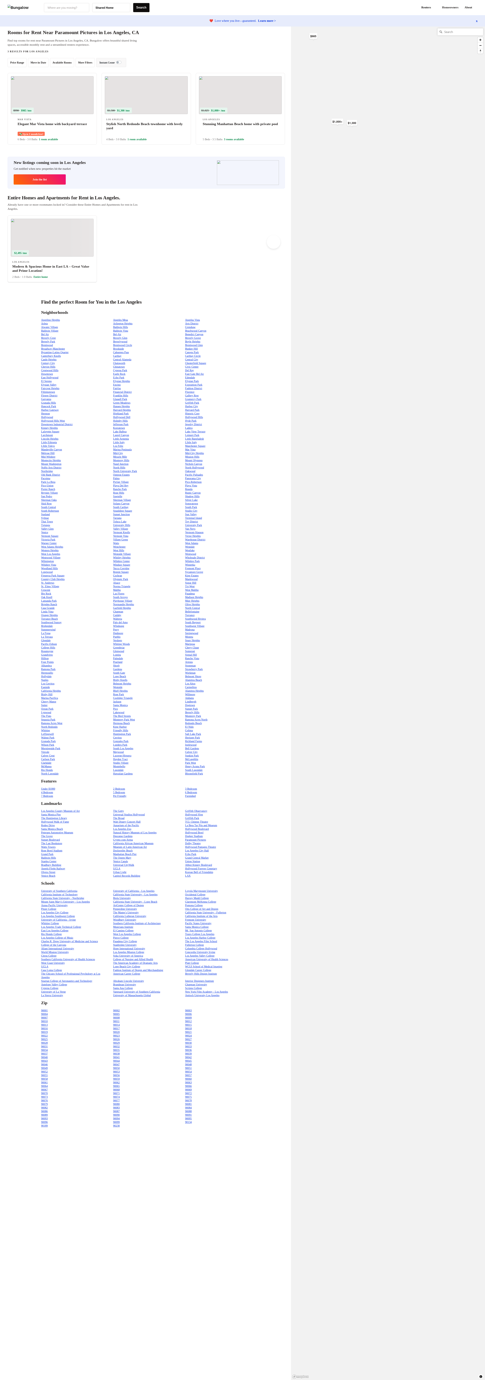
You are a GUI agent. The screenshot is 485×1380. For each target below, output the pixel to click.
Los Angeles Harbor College (200, 937)
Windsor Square (121, 564)
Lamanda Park (49, 600)
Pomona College (194, 905)
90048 (188, 1064)
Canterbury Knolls (51, 356)
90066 (188, 1086)
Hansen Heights (121, 406)
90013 (44, 1025)
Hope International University (129, 948)
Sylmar (45, 518)
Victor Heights (193, 536)
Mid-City (118, 453)
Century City (48, 363)
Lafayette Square (50, 431)
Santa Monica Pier (51, 814)
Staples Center (48, 861)
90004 (44, 1014)
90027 (188, 1039)
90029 (116, 1043)
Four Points (47, 662)
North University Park (125, 471)
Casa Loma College (51, 970)
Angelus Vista (192, 320)
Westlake (190, 550)
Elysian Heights (121, 381)
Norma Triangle (121, 586)
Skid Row (46, 503)
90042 (188, 1057)
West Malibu (192, 590)
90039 (188, 1053)
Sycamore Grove (194, 572)
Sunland (45, 514)
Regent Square (121, 572)
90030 (188, 1043)
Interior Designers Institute (199, 981)
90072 (188, 1093)
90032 (116, 1046)
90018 (188, 1028)
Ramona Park (48, 669)
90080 (116, 1104)
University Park (193, 525)
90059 (116, 1079)
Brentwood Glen (194, 345)
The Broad (118, 818)
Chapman (118, 611)
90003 (188, 1010)
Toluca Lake (119, 521)
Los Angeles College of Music (57, 937)
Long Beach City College (126, 966)
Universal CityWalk (123, 865)
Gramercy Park (193, 399)
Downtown (47, 374)
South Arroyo (120, 597)
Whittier (45, 730)
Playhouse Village (122, 600)
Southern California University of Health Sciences (68, 959)
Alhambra (46, 665)
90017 (116, 1028)
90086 (44, 1111)
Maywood (118, 752)
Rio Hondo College (51, 934)
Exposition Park (193, 384)
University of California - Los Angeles (133, 891)
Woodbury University (124, 919)
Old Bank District (50, 474)
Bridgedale (47, 626)
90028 (44, 1043)
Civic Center (192, 366)
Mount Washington (51, 464)
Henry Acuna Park (195, 766)
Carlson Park (48, 759)
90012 (188, 1021)
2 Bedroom (119, 788)
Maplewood (191, 579)
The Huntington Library (54, 818)
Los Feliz (118, 446)
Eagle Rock (119, 374)
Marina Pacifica (49, 698)
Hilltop (45, 658)
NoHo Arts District (51, 467)
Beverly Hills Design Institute (201, 973)
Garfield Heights (122, 608)
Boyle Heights (192, 341)
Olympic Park (120, 579)
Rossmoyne (47, 651)
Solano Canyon (121, 503)
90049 (44, 1068)
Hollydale (46, 676)
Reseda (188, 489)
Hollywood (47, 417)
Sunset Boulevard (50, 839)
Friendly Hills (120, 730)
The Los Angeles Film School (201, 941)
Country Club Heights (53, 579)
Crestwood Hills (49, 370)
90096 (44, 1122)
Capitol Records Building (126, 875)
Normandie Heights (123, 604)
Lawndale (118, 770)
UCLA (116, 868)
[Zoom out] (480, 45)
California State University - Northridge (62, 898)
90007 (44, 1017)
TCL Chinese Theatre (196, 821)
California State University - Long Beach (135, 901)
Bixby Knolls (120, 680)
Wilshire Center (121, 561)
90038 (116, 1053)
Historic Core (192, 413)
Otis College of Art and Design (201, 909)
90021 (188, 1032)
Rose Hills (118, 492)
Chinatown (119, 366)
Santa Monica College (197, 927)
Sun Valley (191, 514)
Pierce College (121, 937)
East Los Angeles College (54, 930)
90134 (188, 1122)
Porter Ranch (48, 489)
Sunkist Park (192, 755)
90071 (116, 1093)
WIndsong (118, 626)
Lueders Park (120, 744)
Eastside (45, 687)
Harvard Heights (122, 410)
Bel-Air (117, 334)
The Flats (46, 716)
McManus (46, 766)
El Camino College (123, 930)
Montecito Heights (51, 460)
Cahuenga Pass (121, 352)
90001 (44, 1010)
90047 (116, 1064)
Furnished (190, 796)
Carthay (117, 356)
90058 (44, 1079)
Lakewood (118, 712)
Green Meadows (121, 402)
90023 (116, 1035)
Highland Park (121, 413)
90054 (188, 1071)
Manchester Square (195, 446)
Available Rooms (62, 62)
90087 (116, 1111)
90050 (116, 1068)
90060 (188, 1079)
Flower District (49, 395)
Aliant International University (57, 948)
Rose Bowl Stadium (51, 850)
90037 (44, 1053)
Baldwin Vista (120, 330)
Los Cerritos (47, 683)
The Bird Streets (122, 716)
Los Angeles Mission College (128, 952)
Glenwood (118, 651)
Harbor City (191, 406)
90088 (188, 1111)
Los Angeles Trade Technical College (61, 927)
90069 (188, 1089)
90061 (44, 1082)
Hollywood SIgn (194, 814)
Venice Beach (48, 875)
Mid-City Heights (194, 453)
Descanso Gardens (122, 836)
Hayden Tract (120, 759)
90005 (116, 1014)
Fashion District (193, 388)
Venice (44, 532)
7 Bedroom (47, 796)
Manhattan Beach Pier (125, 854)
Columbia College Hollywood (201, 948)
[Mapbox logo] (300, 1377)
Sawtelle (117, 496)
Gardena (117, 669)
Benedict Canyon (194, 334)
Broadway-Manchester (53, 348)
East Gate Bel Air (194, 374)
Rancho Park (120, 489)
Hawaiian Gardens (123, 773)
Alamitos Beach (193, 680)
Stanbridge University (125, 945)
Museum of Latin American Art (130, 847)
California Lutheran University (129, 916)
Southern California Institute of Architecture (137, 923)
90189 (44, 1125)
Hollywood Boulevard (197, 829)
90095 (188, 1118)
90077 (116, 1100)
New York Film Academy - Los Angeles (206, 991)
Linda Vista (47, 611)
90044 (116, 1061)
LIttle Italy (191, 442)
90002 (116, 1010)
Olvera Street (48, 872)
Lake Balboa (120, 431)
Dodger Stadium (194, 836)
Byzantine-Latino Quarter (55, 352)
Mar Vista (190, 449)
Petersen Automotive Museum (57, 832)
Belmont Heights (122, 683)
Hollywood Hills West (53, 420)
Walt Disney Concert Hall (127, 821)
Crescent (45, 590)
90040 (44, 1057)
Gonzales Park (120, 741)
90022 (44, 1035)
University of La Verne (53, 991)
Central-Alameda (122, 359)
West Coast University (53, 963)
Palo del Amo (120, 622)
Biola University (122, 898)
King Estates (192, 575)
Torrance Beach (49, 618)
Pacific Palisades (194, 474)
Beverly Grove (193, 338)
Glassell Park (120, 399)
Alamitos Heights (194, 690)
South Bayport (193, 622)
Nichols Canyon (193, 464)
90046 (44, 1064)
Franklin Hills (120, 395)
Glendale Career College (198, 970)
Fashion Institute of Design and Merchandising (138, 970)
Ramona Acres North (196, 719)
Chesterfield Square (195, 363)
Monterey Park (193, 716)
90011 (116, 1021)
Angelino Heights (50, 320)
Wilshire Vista (48, 564)
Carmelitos (191, 687)
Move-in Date (38, 62)
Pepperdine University (125, 909)
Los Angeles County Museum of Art (60, 811)
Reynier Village (49, 492)
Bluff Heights (120, 690)
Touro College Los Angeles (199, 934)
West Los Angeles (50, 554)
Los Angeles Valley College (199, 955)
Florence (189, 392)
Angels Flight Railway (53, 868)
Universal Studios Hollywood (129, 814)
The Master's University (126, 912)
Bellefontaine (192, 611)
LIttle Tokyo (48, 446)
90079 (44, 1104)
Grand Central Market (197, 857)
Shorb (116, 665)
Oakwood (190, 471)
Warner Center (49, 543)
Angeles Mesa (120, 320)
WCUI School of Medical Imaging (203, 966)
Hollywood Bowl (194, 832)
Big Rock (46, 593)
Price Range (17, 62)
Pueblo (116, 636)
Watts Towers (48, 847)
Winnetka (190, 564)
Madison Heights (194, 597)
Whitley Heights (122, 557)
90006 (188, 1014)
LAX (188, 875)
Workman (190, 672)
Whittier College (50, 923)
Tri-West (190, 586)
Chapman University (196, 984)
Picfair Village (121, 482)
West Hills (118, 550)
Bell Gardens (192, 748)
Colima (189, 730)
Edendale (190, 377)
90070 (44, 1093)
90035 (116, 1050)
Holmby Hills (120, 420)
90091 (188, 1115)
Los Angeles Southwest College (58, 916)
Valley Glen (47, 528)
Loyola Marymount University (201, 891)
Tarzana (117, 518)
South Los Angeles (123, 748)
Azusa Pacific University (54, 905)
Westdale (190, 546)
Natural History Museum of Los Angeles (134, 832)
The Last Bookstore (51, 843)
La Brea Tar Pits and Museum (201, 825)
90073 (44, 1097)
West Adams (191, 543)
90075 (188, 1097)
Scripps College (193, 988)
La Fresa (45, 633)
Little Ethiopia (49, 442)
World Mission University (55, 952)
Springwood (191, 633)
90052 (44, 1071)
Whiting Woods (121, 644)
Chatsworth (119, 363)
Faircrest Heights (50, 388)
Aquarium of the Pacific (126, 825)
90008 (116, 1017)
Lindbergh (190, 701)
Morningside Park (50, 748)
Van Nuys (190, 528)
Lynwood (46, 712)
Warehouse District (195, 539)
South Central (48, 507)
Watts (116, 543)
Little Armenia (121, 438)
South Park (191, 507)
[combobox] (66, 7)
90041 (116, 1057)
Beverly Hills (192, 712)
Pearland (117, 662)
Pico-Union (47, 485)
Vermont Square (49, 536)
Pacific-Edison (49, 644)
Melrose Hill (48, 453)
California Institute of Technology (59, 894)
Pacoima (45, 478)
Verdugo (117, 640)
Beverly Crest (48, 338)
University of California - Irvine (58, 919)
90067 (44, 1089)
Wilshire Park (192, 561)
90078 (188, 1100)
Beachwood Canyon (195, 330)
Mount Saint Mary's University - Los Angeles (65, 901)
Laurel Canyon (121, 435)
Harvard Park (192, 410)
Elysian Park (192, 381)
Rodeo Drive (48, 825)
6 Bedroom (191, 792)
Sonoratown (191, 503)
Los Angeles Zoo (122, 829)
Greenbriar (119, 647)
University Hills (121, 525)
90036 (188, 1050)
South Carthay (120, 507)
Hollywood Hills (194, 417)
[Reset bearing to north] (480, 51)
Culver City (191, 752)
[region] (332, 87)
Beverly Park (48, 341)
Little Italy (119, 442)
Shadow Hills (192, 496)
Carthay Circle (193, 356)
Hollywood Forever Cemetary (201, 868)
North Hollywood (194, 467)
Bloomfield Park (194, 773)
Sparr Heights (192, 640)
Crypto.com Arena (123, 839)
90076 (44, 1100)
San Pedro (46, 496)
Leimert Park (192, 435)
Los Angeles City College (54, 912)
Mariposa (190, 644)
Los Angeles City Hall (197, 850)
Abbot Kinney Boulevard (198, 865)
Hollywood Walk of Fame (55, 821)
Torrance (190, 615)
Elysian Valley (48, 384)
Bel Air (45, 334)
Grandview (47, 654)
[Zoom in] (480, 40)
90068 (116, 1089)
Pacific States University (198, 923)
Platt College (192, 963)
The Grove (47, 836)
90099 (116, 1122)
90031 (44, 1046)
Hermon (45, 413)
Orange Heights (49, 615)
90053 (116, 1071)
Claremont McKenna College (200, 901)
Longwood (47, 572)
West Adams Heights (52, 546)
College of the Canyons (53, 945)
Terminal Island (193, 518)
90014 (116, 1025)
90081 (188, 1104)
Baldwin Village (49, 330)
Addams (189, 698)
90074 (116, 1097)
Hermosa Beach (121, 723)
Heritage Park (192, 737)
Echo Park (118, 377)
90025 (44, 1039)
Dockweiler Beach (123, 850)
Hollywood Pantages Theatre (200, 847)
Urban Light (119, 872)
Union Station (192, 861)
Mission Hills (192, 456)
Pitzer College (48, 909)
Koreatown (119, 428)
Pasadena (190, 593)
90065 (116, 1086)
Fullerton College (194, 945)
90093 (44, 1118)
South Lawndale (194, 770)
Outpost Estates (121, 474)
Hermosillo (47, 672)
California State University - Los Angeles (135, 894)
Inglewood (190, 744)
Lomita (117, 654)
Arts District (191, 323)
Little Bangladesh (194, 438)
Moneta (189, 636)
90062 (116, 1082)
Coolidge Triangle (123, 698)
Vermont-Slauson (194, 532)
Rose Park (118, 694)
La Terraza (47, 636)
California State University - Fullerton (205, 912)
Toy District (191, 521)
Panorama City (193, 478)
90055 (44, 1075)
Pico (115, 708)
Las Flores (118, 593)
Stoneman (190, 665)
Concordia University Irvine (200, 952)
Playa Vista (191, 485)
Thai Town (47, 521)
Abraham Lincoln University (128, 981)
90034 (44, 1050)
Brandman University (124, 984)
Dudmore (118, 633)
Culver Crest (48, 755)
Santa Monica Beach (52, 829)
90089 (44, 1115)
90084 (188, 1107)
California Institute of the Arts (201, 916)
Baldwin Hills (120, 327)
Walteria (117, 618)
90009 (188, 1017)
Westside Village (122, 554)
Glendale (46, 640)
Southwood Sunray (51, 622)
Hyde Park (190, 420)
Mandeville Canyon (51, 449)
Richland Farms (193, 741)
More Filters (85, 62)
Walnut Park (47, 737)
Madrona (190, 629)
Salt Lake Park (193, 734)
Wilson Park (47, 744)
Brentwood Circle (122, 345)
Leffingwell (47, 734)
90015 (188, 1025)
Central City (191, 359)
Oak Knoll (46, 597)
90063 (188, 1082)
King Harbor (120, 726)
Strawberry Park (194, 669)
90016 (44, 1028)
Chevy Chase (192, 647)
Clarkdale (46, 762)
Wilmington (47, 561)
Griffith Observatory (196, 811)
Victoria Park (48, 539)
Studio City (191, 510)
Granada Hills (48, 402)
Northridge (47, 471)
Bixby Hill (46, 694)
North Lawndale (50, 773)
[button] (477, 7)
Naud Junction (120, 464)
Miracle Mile (120, 456)
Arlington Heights (122, 323)
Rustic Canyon (193, 492)
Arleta (44, 323)
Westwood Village (50, 557)
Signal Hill (191, 654)
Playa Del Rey (120, 485)
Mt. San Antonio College (198, 930)
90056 (116, 1075)
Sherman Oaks (49, 500)
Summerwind (48, 629)
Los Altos (190, 683)
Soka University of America (128, 955)
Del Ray (189, 370)
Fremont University (195, 919)
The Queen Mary (122, 857)
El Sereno (46, 381)
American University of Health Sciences (206, 959)
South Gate (119, 672)
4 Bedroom (47, 792)
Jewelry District (193, 424)
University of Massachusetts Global (132, 995)
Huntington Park (122, 734)
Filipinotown (48, 392)
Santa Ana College (123, 988)
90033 (188, 1046)
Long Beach (119, 676)
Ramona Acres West (51, 723)
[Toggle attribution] (481, 1376)
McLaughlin (191, 759)
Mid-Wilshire (48, 456)
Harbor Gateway (50, 410)
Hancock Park (48, 406)
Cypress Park (120, 370)
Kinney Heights (49, 428)
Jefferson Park (120, 424)
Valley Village (120, 528)
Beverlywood (120, 341)
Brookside (118, 348)
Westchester (119, 546)
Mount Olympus (194, 460)
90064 (44, 1086)
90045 (188, 1061)
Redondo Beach (193, 723)
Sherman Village (122, 500)
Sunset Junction (121, 514)
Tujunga (45, 525)
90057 (188, 1075)
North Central (192, 608)
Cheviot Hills (48, 366)
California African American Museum (133, 843)
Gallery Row (192, 395)
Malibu (117, 590)
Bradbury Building (51, 865)
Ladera (188, 428)
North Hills (119, 467)
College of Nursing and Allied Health (133, 959)
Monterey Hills (121, 460)
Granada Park (48, 741)
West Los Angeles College (127, 934)
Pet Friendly (119, 796)
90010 (44, 1021)
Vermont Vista (120, 536)
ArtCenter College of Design (128, 905)
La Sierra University (52, 995)
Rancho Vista (192, 658)
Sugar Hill (190, 582)
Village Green (120, 539)
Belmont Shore (193, 676)
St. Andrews (47, 582)
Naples (44, 680)
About (468, 7)
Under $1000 (48, 788)
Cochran (117, 575)
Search (141, 7)
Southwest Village (194, 626)
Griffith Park (192, 402)
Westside (117, 687)
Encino (117, 384)
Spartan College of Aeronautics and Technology (66, 981)
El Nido (189, 726)
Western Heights (50, 550)
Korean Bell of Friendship (199, 872)
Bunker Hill (191, 348)
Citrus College (48, 955)
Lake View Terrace (195, 431)
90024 (188, 1035)
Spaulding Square (122, 510)
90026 (116, 1039)
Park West (190, 762)
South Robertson (50, 510)
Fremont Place (193, 568)
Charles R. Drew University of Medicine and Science (69, 941)
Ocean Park (47, 708)
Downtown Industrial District (57, 424)
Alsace (116, 582)
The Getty (118, 811)
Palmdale (118, 658)
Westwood (190, 554)
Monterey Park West (124, 719)
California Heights (51, 690)
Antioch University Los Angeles (202, 995)
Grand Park (47, 854)
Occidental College (195, 894)
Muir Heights (192, 600)
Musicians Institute (123, 927)
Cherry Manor (48, 701)
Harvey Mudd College (197, 898)
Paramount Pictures (195, 839)
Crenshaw (190, 327)
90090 (116, 1115)
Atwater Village (49, 327)
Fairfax (117, 388)
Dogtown (190, 705)
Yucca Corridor (121, 568)
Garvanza (46, 399)
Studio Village (120, 762)
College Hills (48, 647)
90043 (44, 1061)
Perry (116, 629)
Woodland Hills (49, 568)
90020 (116, 1032)
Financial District (122, 392)
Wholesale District (195, 557)
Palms (116, 478)
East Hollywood (49, 377)
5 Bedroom (119, 792)
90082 (44, 1107)
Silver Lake (191, 500)
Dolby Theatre (193, 843)
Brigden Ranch (49, 604)
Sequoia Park (48, 719)
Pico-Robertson (193, 482)
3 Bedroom (191, 788)
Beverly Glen (120, 338)
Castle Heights (48, 359)
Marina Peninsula (122, 449)
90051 (188, 1068)
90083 (116, 1107)
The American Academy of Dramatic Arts (135, 963)
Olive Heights (192, 604)
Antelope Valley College (54, 984)
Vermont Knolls (121, 532)
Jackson (117, 701)
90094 (116, 1118)
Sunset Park (191, 708)
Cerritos (117, 737)
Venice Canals (120, 861)
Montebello (119, 766)
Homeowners (450, 7)
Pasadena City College (125, 941)
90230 (116, 1125)
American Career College (126, 973)
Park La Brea (48, 482)
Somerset (190, 651)
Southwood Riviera (195, 618)
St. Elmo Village (50, 586)
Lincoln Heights (49, 438)
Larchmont (47, 435)
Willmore (190, 694)
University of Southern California (59, 891)
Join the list (40, 179)
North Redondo (49, 726)
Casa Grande (48, 608)
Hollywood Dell (121, 417)
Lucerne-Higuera (122, 755)
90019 (44, 1032)
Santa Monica (120, 705)
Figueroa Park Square (52, 575)
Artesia (189, 662)
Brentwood (47, 345)
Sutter (44, 705)
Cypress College (49, 988)
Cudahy (117, 615)
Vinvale (45, 752)
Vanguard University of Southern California (136, 991)
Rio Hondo (47, 770)
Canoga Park (192, 352)
